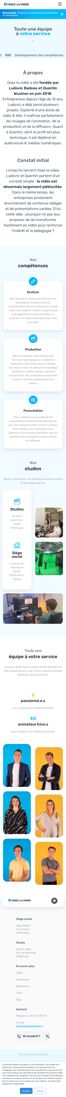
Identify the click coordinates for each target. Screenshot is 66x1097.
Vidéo (19, 972)
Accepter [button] (26, 1091)
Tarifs (19, 992)
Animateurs (22, 979)
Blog (18, 999)
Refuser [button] (40, 1091)
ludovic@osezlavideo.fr (29, 1026)
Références (22, 986)
